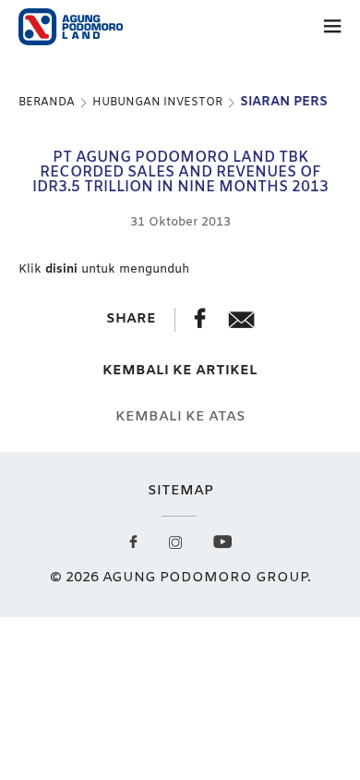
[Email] (241, 324)
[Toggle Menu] (332, 29)
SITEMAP (180, 490)
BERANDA (46, 102)
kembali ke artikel (180, 371)
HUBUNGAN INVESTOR (157, 102)
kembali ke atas (180, 417)
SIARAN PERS (284, 102)
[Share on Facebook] (202, 324)
